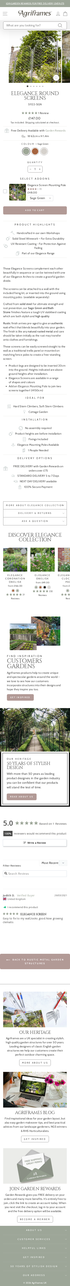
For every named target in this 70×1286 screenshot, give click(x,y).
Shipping (30, 122)
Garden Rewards (55, 130)
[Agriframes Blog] (35, 1090)
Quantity (35, 162)
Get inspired (20, 697)
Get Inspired (34, 1257)
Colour (35, 144)
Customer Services (34, 1239)
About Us (34, 1230)
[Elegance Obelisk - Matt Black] (44, 587)
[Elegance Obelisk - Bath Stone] (49, 587)
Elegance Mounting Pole (33, 386)
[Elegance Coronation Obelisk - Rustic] (13, 590)
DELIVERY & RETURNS (35, 513)
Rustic (35, 151)
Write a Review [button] (36, 842)
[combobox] (35, 25)
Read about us (21, 796)
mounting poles (12, 297)
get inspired (35, 1139)
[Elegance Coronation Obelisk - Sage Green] (17, 590)
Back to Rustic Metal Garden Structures (37, 961)
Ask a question (35, 521)
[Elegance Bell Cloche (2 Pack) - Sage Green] (67, 590)
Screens (28, 268)
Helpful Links (34, 1248)
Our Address (34, 1275)
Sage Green (26, 151)
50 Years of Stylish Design (34, 1266)
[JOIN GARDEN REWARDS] (35, 1166)
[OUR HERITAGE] (35, 1009)
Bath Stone (44, 151)
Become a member (35, 1219)
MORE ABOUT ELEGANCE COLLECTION (35, 505)
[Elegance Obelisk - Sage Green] (36, 587)
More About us (35, 1062)
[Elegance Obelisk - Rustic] (40, 587)
